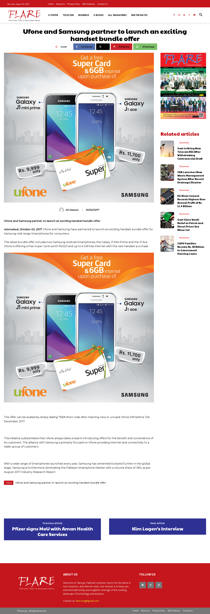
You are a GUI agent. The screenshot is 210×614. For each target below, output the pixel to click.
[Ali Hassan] (62, 209)
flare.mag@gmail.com (87, 600)
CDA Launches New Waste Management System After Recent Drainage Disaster (190, 177)
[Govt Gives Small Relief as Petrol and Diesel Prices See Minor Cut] (167, 220)
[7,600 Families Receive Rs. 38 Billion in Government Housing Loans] (167, 244)
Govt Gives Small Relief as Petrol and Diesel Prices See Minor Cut (190, 225)
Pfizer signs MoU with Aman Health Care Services (52, 531)
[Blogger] (142, 585)
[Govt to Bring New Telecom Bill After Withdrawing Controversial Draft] (167, 149)
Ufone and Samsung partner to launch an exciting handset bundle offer (60, 482)
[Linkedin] (184, 15)
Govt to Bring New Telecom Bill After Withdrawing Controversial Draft (190, 153)
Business (184, 142)
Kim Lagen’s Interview (157, 528)
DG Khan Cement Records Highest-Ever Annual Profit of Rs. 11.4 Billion (191, 201)
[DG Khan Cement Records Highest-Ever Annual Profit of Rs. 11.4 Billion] (167, 196)
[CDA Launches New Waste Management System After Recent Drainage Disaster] (167, 172)
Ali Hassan (71, 209)
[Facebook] (174, 15)
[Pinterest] (189, 15)
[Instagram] (179, 15)
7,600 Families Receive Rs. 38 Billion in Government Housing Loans (190, 248)
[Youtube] (194, 15)
